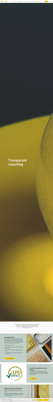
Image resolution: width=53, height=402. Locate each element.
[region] (26, 400)
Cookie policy (11, 401)
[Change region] (51, 1)
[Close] (52, 400)
